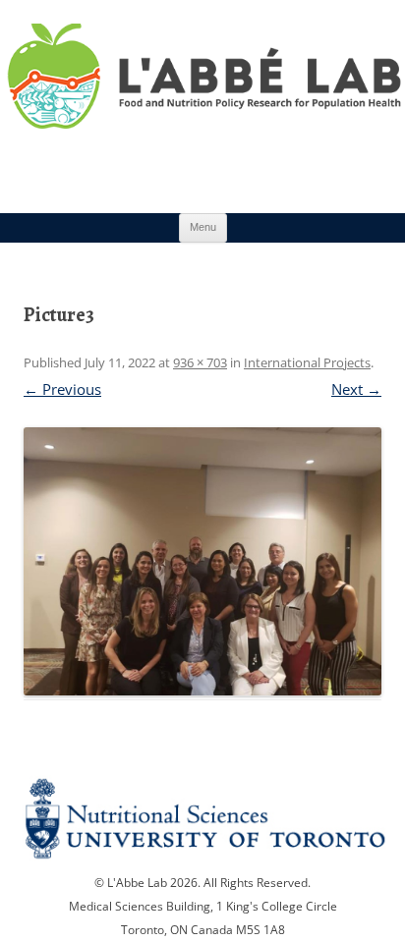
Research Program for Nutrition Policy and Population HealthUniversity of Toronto (202, 97)
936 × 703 (200, 362)
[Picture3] (202, 561)
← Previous (62, 389)
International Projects (307, 362)
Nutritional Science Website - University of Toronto (202, 820)
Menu (203, 227)
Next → (356, 389)
